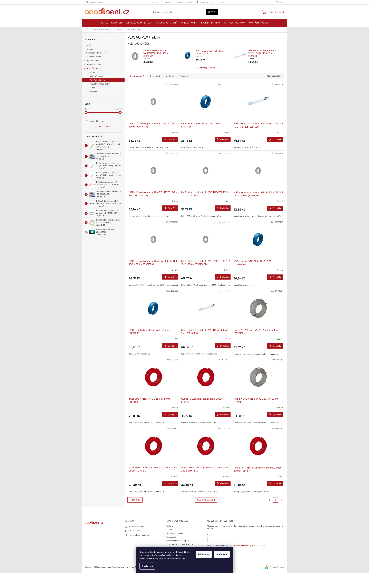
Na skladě (96, 121)
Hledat (211, 12)
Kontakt (155, 2)
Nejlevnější (155, 76)
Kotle (88, 45)
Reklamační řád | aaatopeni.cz (179, 540)
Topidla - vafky (92, 60)
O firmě (168, 2)
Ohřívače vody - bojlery (96, 52)
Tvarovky (93, 91)
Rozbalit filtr (101, 126)
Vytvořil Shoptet (277, 567)
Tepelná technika (93, 64)
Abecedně (184, 76)
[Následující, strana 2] (275, 500)
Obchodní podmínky (186, 2)
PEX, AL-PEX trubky (98, 80)
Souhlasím (221, 554)
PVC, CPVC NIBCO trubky (100, 83)
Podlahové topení (93, 56)
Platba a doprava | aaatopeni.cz (179, 544)
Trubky (92, 72)
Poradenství (206, 2)
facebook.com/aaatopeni (140, 535)
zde (183, 558)
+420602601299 (135, 530)
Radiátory (90, 49)
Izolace (92, 87)
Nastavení (147, 566)
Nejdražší (170, 76)
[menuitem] (104, 23)
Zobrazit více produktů (204, 67)
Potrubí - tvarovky (94, 68)
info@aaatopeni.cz (137, 526)
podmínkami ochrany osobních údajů (249, 545)
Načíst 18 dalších (206, 500)
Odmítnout (204, 554)
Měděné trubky (96, 76)
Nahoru (136, 500)
